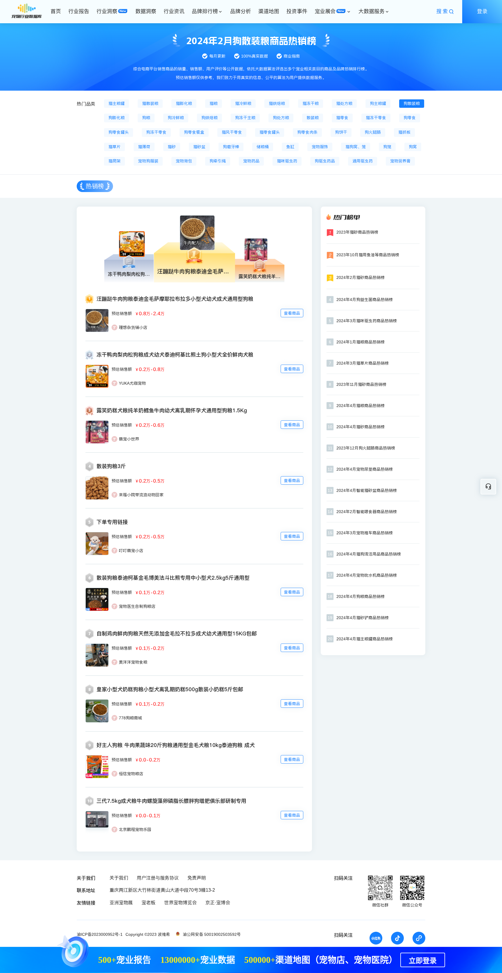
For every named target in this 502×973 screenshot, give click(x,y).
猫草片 (114, 146)
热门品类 (86, 103)
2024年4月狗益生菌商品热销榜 (364, 299)
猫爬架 (114, 161)
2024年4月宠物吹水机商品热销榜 (366, 575)
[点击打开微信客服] (488, 486)
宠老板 (148, 902)
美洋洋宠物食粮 (133, 662)
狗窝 (413, 146)
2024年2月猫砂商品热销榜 (360, 277)
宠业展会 (325, 11)
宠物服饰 (320, 146)
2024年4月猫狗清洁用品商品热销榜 (368, 554)
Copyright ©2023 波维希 (148, 934)
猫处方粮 (344, 103)
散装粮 (312, 117)
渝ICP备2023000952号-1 (100, 934)
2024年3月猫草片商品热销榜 (362, 363)
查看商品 (292, 313)
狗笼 (387, 146)
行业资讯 (174, 11)
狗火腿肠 (373, 132)
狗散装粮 (412, 103)
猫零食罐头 (269, 132)
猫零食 (342, 117)
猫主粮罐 (116, 103)
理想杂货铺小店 (133, 327)
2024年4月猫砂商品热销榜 (360, 426)
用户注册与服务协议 (158, 877)
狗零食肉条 (307, 132)
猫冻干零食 (376, 117)
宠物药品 (251, 161)
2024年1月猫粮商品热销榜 (360, 342)
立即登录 (423, 961)
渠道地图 (268, 11)
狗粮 (146, 117)
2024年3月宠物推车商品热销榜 (364, 533)
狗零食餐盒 (194, 132)
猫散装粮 (150, 103)
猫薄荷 (144, 146)
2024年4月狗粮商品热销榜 (360, 596)
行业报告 (78, 11)
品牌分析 (240, 11)
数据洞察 (145, 11)
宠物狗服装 (148, 161)
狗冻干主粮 (245, 117)
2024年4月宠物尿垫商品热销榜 (364, 469)
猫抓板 (404, 132)
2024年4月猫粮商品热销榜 (360, 405)
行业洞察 (106, 11)
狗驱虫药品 (325, 161)
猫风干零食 (232, 132)
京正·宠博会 (217, 902)
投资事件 (296, 11)
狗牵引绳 (217, 161)
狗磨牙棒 (231, 146)
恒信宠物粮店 (131, 773)
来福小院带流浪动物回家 (141, 494)
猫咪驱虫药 (287, 161)
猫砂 (172, 146)
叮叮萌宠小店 (131, 550)
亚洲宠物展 (121, 902)
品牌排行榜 (205, 11)
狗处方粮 (281, 117)
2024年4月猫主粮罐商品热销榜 (364, 639)
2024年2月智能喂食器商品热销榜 (366, 511)
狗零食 (410, 117)
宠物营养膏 (400, 161)
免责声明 (196, 877)
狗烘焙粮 (209, 117)
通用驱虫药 (362, 161)
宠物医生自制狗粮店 (137, 606)
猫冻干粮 (310, 103)
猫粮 (213, 103)
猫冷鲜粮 (243, 103)
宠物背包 (184, 161)
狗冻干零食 (156, 132)
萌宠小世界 (129, 439)
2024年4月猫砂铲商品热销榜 (362, 617)
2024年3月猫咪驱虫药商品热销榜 (366, 320)
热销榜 (95, 186)
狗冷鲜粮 (176, 117)
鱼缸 (290, 146)
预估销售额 (122, 313)
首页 (56, 11)
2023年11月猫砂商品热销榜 (361, 384)
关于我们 (119, 877)
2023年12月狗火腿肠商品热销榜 (365, 448)
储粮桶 (263, 146)
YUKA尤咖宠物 (132, 383)
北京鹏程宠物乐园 (135, 829)
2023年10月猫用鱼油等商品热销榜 (367, 254)
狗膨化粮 (116, 117)
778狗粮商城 (130, 718)
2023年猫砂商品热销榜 (357, 232)
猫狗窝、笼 (355, 146)
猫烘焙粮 (277, 103)
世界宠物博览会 (180, 902)
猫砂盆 (199, 146)
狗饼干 (341, 132)
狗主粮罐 (378, 103)
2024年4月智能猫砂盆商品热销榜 (366, 490)
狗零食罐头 (118, 132)
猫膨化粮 (184, 103)
